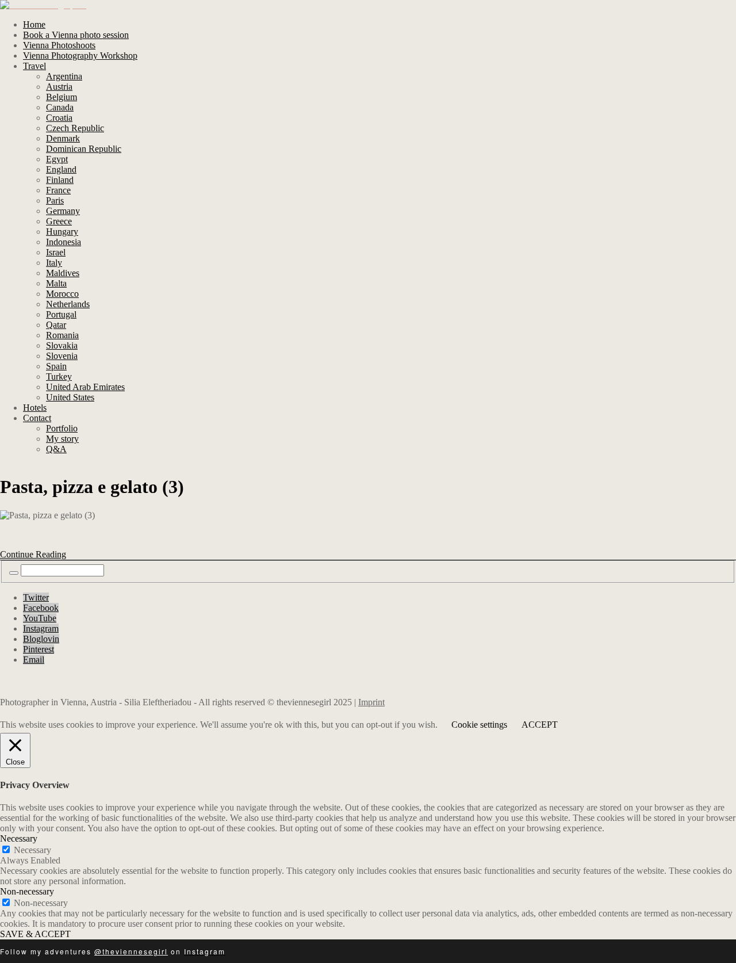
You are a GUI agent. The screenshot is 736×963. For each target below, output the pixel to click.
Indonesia (63, 242)
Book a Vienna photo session (76, 35)
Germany (63, 211)
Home (34, 24)
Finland (60, 180)
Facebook (41, 608)
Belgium (61, 97)
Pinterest (38, 649)
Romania (62, 335)
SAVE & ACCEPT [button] (35, 934)
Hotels (35, 407)
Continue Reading (33, 554)
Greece (59, 221)
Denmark (63, 138)
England (61, 169)
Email (33, 659)
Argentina (64, 76)
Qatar (56, 325)
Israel (56, 252)
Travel (34, 66)
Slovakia (62, 345)
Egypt (57, 159)
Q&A (56, 449)
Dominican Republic (83, 149)
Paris (55, 200)
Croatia (59, 118)
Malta (56, 283)
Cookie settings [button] (479, 724)
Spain (56, 366)
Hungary (62, 231)
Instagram (41, 628)
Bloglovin (41, 639)
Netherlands (68, 304)
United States (70, 397)
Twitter (36, 597)
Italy (54, 263)
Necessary (32, 850)
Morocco (62, 294)
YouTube (39, 618)
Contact (37, 418)
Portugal (61, 314)
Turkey (59, 376)
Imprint (371, 702)
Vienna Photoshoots (59, 45)
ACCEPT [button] (540, 724)
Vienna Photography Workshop (80, 55)
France (58, 190)
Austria (59, 86)
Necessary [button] (18, 838)
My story (62, 439)
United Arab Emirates (85, 387)
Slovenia (62, 356)
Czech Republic (75, 128)
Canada (60, 107)
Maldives (62, 273)
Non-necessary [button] (27, 891)
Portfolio (62, 428)
